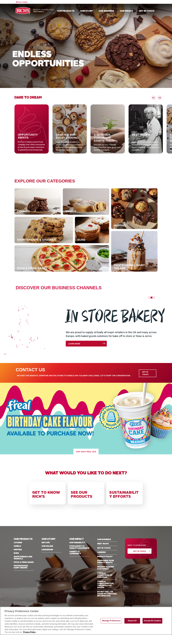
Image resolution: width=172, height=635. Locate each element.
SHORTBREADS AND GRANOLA (23, 558)
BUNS (16, 553)
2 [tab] (151, 297)
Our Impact (126, 11)
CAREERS (101, 552)
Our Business (106, 11)
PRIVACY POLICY (104, 556)
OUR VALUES (47, 546)
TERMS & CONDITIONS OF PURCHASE (104, 575)
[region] (86, 621)
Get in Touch (146, 11)
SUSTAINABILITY (77, 543)
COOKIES (18, 543)
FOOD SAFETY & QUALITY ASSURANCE (79, 547)
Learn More (24, 344)
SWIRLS (17, 546)
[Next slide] (159, 97)
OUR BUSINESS (104, 539)
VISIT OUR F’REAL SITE (86, 452)
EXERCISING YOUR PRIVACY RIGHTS (105, 562)
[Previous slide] (153, 97)
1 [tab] (149, 297)
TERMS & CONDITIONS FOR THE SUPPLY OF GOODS (105, 584)
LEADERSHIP (47, 550)
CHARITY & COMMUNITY (75, 553)
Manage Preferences (111, 621)
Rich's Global (22, 2)
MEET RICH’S (103, 544)
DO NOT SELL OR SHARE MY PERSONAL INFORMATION (107, 594)
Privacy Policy (29, 632)
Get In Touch (139, 551)
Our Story (86, 11)
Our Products (65, 11)
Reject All (132, 621)
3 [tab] (153, 297)
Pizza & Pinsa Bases (24, 562)
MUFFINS (18, 550)
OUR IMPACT (76, 539)
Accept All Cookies (152, 621)
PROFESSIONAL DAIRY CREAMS (21, 567)
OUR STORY (48, 539)
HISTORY (46, 543)
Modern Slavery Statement (105, 568)
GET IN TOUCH (145, 373)
